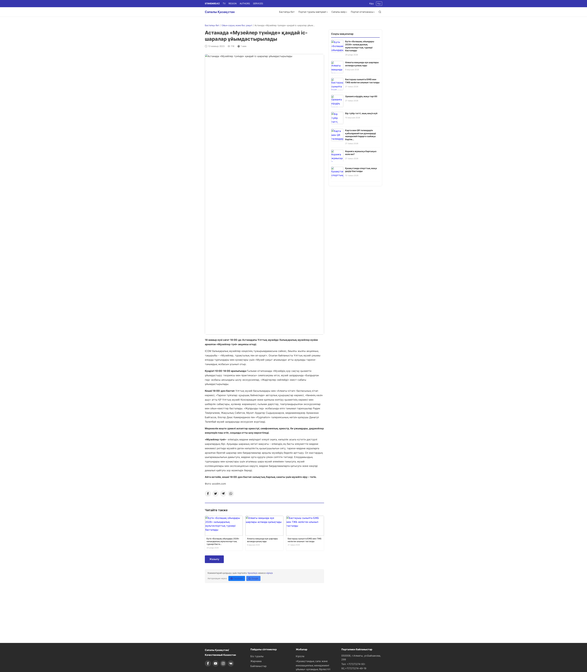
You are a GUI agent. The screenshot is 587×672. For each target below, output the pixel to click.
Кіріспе (300, 656)
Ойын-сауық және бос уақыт (237, 25)
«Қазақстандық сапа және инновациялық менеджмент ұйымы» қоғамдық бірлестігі (313, 665)
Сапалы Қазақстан (220, 12)
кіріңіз (269, 573)
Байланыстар (258, 666)
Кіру (371, 3)
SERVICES (258, 3)
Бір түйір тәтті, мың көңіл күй (361, 113)
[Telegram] (223, 494)
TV (224, 3)
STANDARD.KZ (212, 3)
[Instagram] (223, 663)
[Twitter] (215, 494)
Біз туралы (257, 656)
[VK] (231, 663)
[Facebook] (208, 494)
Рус (379, 3)
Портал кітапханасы (362, 11)
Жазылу (214, 559)
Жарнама (256, 661)
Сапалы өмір (338, 11)
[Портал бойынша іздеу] (380, 12)
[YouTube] (215, 663)
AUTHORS (245, 3)
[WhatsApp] (231, 494)
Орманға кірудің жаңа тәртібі (361, 96)
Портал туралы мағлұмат (312, 11)
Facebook (238, 578)
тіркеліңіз (252, 573)
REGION (233, 3)
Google (254, 578)
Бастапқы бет (287, 11)
